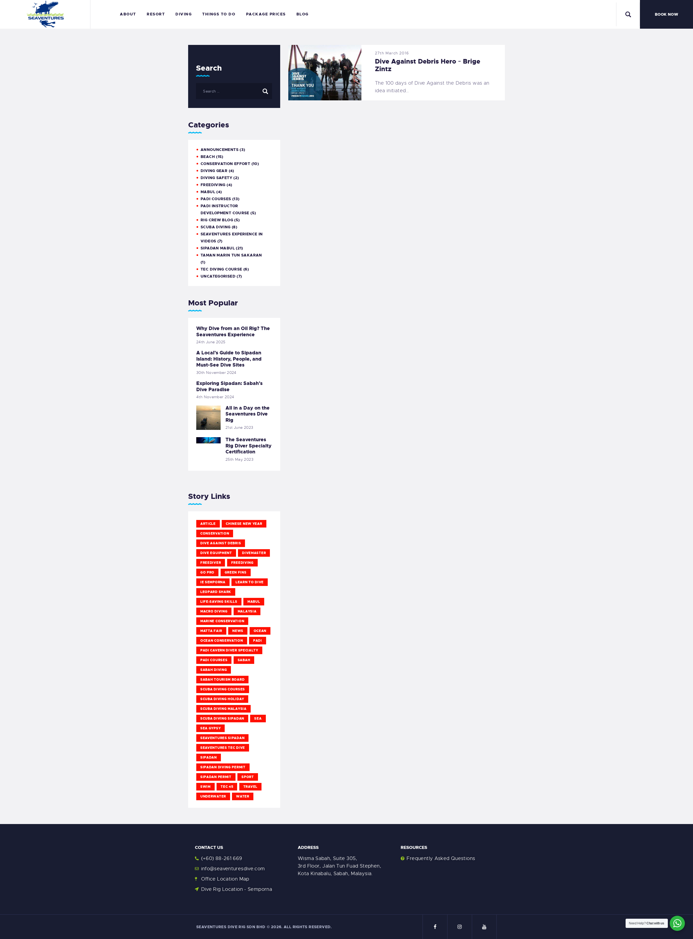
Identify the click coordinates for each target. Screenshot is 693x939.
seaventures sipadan (222, 738)
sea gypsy (210, 728)
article (208, 524)
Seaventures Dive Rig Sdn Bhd (231, 926)
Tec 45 (227, 787)
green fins (236, 572)
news (237, 631)
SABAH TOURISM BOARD (222, 679)
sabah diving (213, 670)
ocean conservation (221, 640)
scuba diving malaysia (223, 709)
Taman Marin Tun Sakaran (231, 255)
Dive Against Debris (220, 543)
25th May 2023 (239, 459)
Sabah (244, 660)
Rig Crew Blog (217, 220)
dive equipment (216, 553)
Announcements (219, 149)
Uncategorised (218, 276)
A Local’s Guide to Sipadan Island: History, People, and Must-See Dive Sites (228, 359)
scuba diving (216, 227)
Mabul (253, 601)
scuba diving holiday (222, 699)
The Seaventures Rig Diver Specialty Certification (248, 446)
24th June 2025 (210, 342)
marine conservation (222, 621)
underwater (213, 796)
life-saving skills (218, 601)
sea (257, 718)
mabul (208, 191)
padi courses (213, 660)
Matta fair (211, 631)
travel (250, 787)
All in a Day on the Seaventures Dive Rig (247, 414)
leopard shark (215, 592)
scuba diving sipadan (222, 718)
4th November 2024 (215, 396)
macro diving (213, 611)
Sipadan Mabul (218, 248)
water (242, 796)
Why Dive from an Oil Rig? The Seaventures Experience (233, 331)
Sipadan (208, 757)
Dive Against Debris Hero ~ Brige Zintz (427, 65)
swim (205, 787)
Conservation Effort (225, 163)
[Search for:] (234, 91)
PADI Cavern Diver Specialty (229, 650)
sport (247, 777)
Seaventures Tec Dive (222, 748)
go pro (207, 572)
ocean (260, 631)
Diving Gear (214, 170)
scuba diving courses (222, 689)
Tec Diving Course (221, 269)
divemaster (254, 553)
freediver (210, 563)
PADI (257, 640)
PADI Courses (216, 198)
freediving (242, 563)
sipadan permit (215, 777)
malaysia (247, 611)
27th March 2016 (392, 53)
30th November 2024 (216, 372)
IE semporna (212, 582)
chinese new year (244, 524)
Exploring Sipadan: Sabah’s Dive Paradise (229, 386)
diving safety (216, 177)
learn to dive (250, 582)
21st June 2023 (239, 427)
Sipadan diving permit (223, 767)
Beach (208, 156)
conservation (214, 533)
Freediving (213, 184)
